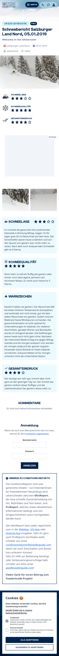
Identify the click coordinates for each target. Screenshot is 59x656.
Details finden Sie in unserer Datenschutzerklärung (19, 611)
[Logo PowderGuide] (8, 4)
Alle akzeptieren (30, 640)
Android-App (13, 533)
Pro (33, 24)
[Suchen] (48, 4)
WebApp (24, 529)
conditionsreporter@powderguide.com (28, 544)
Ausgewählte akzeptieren (29, 647)
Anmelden (29, 465)
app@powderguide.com (19, 567)
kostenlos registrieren (37, 433)
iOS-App (35, 529)
